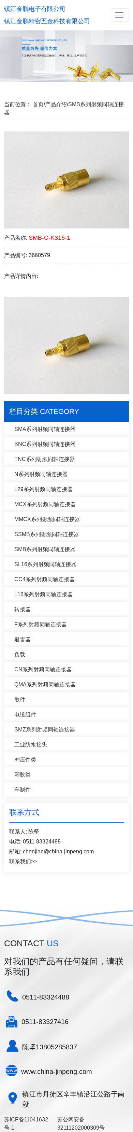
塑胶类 (22, 775)
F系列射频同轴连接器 (40, 624)
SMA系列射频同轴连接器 (44, 429)
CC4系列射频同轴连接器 (44, 579)
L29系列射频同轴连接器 (43, 489)
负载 (19, 654)
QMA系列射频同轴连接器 (45, 684)
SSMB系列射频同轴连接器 (46, 534)
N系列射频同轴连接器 (41, 474)
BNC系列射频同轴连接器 (44, 444)
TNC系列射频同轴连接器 (44, 459)
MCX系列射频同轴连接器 (45, 504)
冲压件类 (25, 760)
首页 (38, 104)
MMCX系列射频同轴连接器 (47, 519)
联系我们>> (23, 861)
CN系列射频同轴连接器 (43, 669)
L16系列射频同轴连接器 (43, 594)
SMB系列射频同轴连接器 (44, 549)
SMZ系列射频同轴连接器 (44, 729)
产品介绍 (56, 104)
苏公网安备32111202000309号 (81, 1124)
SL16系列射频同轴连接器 (45, 564)
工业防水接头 (30, 744)
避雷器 (22, 639)
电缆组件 (25, 714)
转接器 (22, 609)
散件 (19, 699)
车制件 (22, 790)
